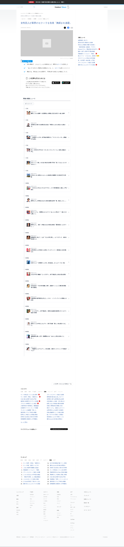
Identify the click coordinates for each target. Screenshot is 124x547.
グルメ (71, 515)
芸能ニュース (31, 13)
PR (30, 507)
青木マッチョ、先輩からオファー (56, 408)
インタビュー (87, 506)
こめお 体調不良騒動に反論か (31, 467)
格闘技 (44, 509)
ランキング (86, 495)
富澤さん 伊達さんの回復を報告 (29, 414)
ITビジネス (32, 503)
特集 (58, 517)
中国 (17, 514)
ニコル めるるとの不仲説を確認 (31, 474)
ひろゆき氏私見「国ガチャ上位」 (32, 481)
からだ (71, 509)
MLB (44, 503)
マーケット (32, 496)
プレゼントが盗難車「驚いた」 (29, 410)
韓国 (17, 512)
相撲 (44, 513)
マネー (71, 511)
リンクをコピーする (72, 28)
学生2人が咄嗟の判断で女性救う (86, 44)
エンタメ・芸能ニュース (43, 18)
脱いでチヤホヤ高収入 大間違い (55, 414)
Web (31, 498)
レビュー (59, 513)
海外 (30, 391)
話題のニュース (87, 499)
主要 (22, 391)
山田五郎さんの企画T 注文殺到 (55, 410)
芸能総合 (59, 494)
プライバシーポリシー (40, 537)
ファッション (73, 498)
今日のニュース (87, 492)
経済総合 (32, 494)
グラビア (59, 501)
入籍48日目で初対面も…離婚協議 (30, 405)
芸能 (45, 391)
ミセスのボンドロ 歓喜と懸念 (31, 479)
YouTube (72, 519)
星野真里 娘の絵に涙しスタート (55, 397)
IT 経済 (34, 391)
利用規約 (32, 537)
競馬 (44, 511)
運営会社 (18, 537)
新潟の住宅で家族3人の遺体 (85, 42)
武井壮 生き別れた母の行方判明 (29, 416)
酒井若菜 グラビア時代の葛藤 (28, 412)
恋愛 (71, 494)
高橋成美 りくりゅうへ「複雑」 (31, 470)
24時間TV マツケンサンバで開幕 (29, 408)
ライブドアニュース (60, 7)
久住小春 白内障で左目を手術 (28, 399)
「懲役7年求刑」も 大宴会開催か (32, 477)
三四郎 (34, 18)
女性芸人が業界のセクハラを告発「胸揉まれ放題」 (46, 23)
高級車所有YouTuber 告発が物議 (58, 472)
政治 (17, 503)
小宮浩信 (29, 18)
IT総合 (31, 505)
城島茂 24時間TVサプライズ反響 (29, 401)
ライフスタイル (73, 496)
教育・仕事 (72, 507)
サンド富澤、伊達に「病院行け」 (29, 397)
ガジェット (32, 501)
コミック (72, 530)
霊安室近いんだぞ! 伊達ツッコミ (55, 416)
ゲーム (71, 527)
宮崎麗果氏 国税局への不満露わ (29, 419)
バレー (44, 518)
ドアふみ (68, 7)
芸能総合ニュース (38, 13)
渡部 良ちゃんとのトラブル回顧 (31, 483)
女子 (55, 391)
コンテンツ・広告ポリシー (52, 537)
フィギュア (45, 520)
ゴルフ (44, 505)
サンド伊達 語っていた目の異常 (29, 394)
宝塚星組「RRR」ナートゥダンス (59, 479)
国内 (26, 391)
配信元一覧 (86, 502)
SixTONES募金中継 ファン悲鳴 (58, 463)
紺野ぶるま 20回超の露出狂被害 (55, 403)
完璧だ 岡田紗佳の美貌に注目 (55, 405)
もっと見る (24, 422)
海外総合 (18, 510)
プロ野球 (45, 501)
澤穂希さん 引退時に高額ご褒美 (58, 474)
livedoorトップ (25, 537)
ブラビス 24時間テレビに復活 (29, 403)
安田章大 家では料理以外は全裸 (55, 399)
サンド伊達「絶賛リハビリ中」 (31, 465)
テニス (44, 507)
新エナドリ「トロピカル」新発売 (87, 56)
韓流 (58, 498)
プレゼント (59, 515)
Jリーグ (45, 498)
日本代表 (45, 496)
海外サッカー (46, 494)
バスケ (44, 516)
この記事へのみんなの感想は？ (61, 383)
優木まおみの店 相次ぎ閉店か (55, 419)
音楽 (58, 496)
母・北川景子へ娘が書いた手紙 (86, 60)
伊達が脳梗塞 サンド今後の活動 (55, 412)
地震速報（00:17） (83, 40)
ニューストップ (24, 13)
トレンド (60, 391)
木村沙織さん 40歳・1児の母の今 (56, 401)
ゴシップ (50, 391)
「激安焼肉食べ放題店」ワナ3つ (86, 47)
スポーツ (40, 391)
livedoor (106, 7)
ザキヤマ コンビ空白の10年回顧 (86, 58)
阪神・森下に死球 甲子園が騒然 (86, 51)
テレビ (58, 503)
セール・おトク (87, 510)
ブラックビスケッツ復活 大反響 (55, 394)
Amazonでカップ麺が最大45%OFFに (88, 49)
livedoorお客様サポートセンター (67, 537)
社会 (17, 501)
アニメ (71, 525)
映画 (58, 510)
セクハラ (23, 18)
